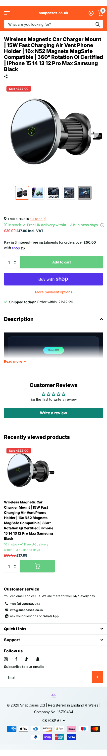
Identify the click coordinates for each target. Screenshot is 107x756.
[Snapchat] (38, 659)
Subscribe (97, 677)
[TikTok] (26, 659)
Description (19, 319)
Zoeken (97, 24)
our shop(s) (38, 219)
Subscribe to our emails (24, 666)
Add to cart (61, 262)
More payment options (53, 292)
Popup (102, 225)
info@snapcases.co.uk (26, 610)
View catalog (7, 13)
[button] (93, 133)
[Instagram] (6, 659)
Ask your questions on (34, 616)
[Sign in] (91, 13)
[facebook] (16, 659)
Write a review (53, 412)
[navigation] (22, 193)
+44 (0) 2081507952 (25, 604)
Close (53, 629)
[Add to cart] (37, 566)
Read (13, 361)
